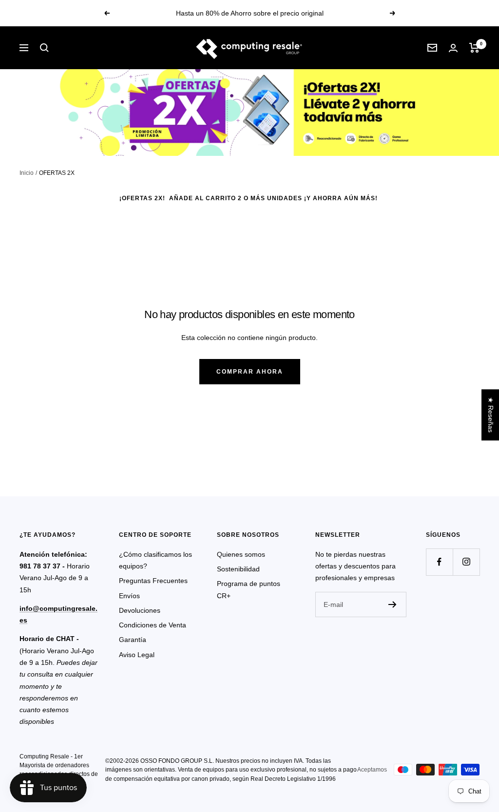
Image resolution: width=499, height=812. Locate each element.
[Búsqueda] (44, 47)
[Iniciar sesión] (453, 48)
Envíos (129, 596)
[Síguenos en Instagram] (466, 561)
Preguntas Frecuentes (153, 581)
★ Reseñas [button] (491, 415)
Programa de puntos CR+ (248, 589)
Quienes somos (241, 554)
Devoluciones (139, 610)
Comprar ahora (249, 371)
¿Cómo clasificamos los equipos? (155, 560)
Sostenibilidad (238, 569)
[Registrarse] (392, 604)
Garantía (132, 639)
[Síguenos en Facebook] (439, 561)
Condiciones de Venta (152, 625)
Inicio (26, 173)
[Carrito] (474, 48)
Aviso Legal (136, 655)
